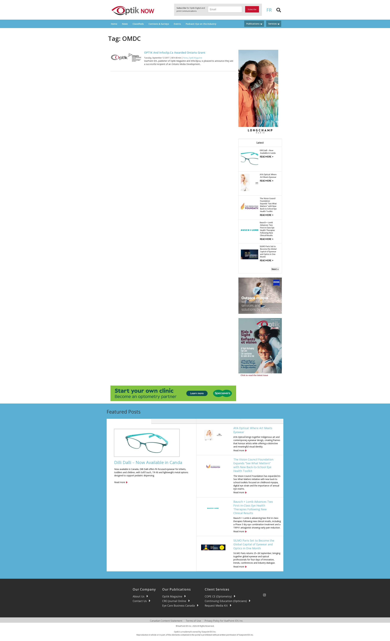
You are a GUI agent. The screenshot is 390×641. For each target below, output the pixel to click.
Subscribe (252, 9)
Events (177, 23)
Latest (260, 142)
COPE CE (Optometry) (218, 596)
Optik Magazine (195, 58)
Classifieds (138, 23)
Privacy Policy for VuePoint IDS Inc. (224, 620)
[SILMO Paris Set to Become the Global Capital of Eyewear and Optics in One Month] (249, 254)
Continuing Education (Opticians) (226, 601)
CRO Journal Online (174, 601)
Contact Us (140, 601)
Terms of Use (193, 620)
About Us (138, 596)
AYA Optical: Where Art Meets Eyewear (268, 175)
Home (114, 23)
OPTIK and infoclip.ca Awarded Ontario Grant (174, 52)
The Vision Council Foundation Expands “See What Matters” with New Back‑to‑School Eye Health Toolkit (268, 205)
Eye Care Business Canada (178, 605)
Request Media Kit (216, 605)
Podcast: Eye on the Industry (201, 23)
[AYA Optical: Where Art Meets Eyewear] (249, 182)
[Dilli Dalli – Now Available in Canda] (249, 158)
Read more (119, 482)
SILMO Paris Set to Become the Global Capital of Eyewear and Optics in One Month (268, 251)
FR (269, 10)
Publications (252, 23)
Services (272, 23)
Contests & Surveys (159, 23)
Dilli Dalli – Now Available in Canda (268, 151)
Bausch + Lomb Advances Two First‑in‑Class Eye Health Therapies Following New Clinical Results (267, 229)
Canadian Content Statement (166, 620)
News (125, 23)
